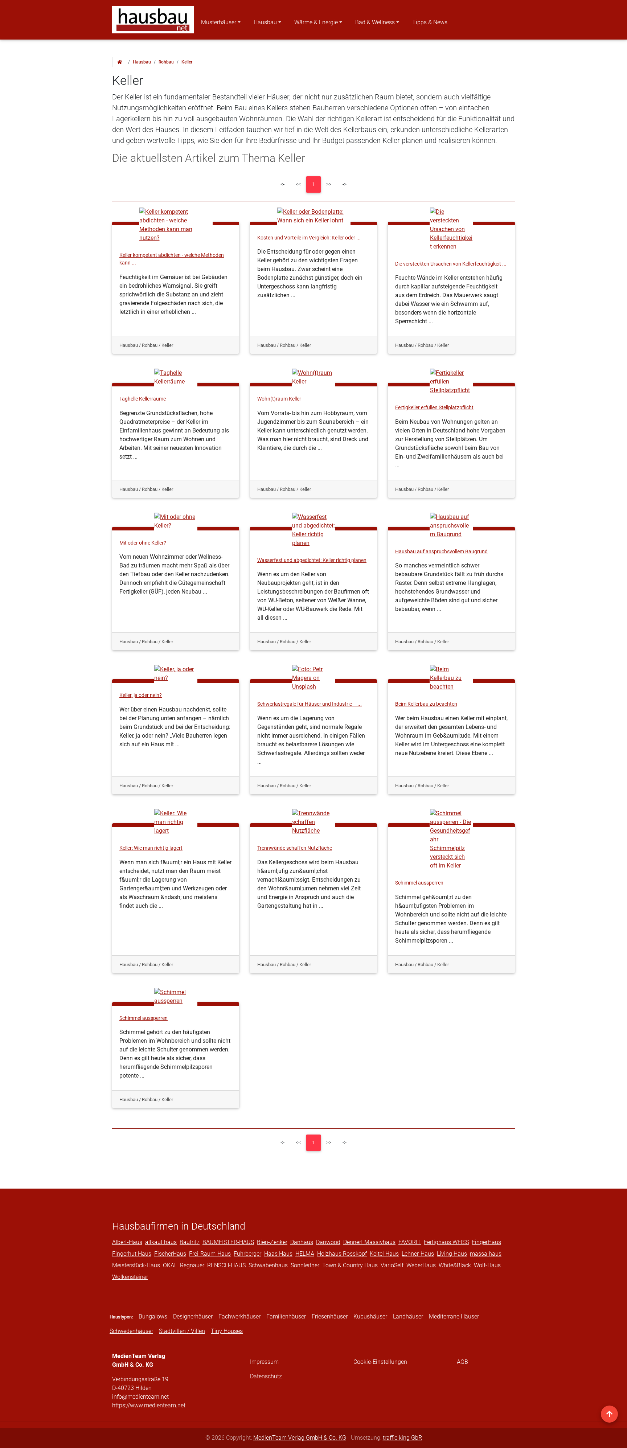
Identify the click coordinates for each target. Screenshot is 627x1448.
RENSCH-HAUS (226, 1265)
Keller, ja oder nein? (140, 695)
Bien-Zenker (272, 1242)
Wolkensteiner (130, 1276)
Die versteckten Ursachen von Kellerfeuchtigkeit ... (451, 264)
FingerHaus (486, 1242)
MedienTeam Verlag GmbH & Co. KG (299, 1437)
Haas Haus (278, 1253)
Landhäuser (408, 1316)
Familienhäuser (286, 1316)
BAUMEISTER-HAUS (228, 1242)
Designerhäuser (193, 1316)
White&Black (455, 1265)
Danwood (328, 1242)
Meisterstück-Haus (136, 1265)
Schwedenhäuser (131, 1331)
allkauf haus (161, 1242)
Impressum (264, 1361)
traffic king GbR (402, 1437)
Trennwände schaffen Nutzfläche (294, 848)
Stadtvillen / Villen (182, 1331)
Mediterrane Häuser (454, 1316)
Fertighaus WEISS (446, 1242)
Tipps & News (429, 22)
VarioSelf (392, 1265)
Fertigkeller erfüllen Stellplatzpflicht (434, 408)
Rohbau (166, 62)
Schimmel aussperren (419, 883)
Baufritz (190, 1242)
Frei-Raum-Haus (210, 1253)
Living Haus (452, 1253)
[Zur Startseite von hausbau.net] (119, 62)
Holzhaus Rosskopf (342, 1253)
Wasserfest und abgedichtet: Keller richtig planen (311, 560)
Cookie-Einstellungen (380, 1361)
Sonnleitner (305, 1265)
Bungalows (153, 1316)
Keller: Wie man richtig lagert (151, 848)
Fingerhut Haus (131, 1253)
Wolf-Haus (487, 1265)
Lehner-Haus (418, 1253)
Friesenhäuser (330, 1316)
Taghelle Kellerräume (142, 399)
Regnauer (192, 1265)
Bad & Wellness (375, 22)
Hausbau (265, 22)
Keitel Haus (384, 1253)
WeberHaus (421, 1265)
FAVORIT (409, 1242)
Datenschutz (266, 1376)
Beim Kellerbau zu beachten (426, 704)
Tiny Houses (227, 1331)
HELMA (304, 1253)
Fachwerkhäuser (239, 1316)
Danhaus (301, 1242)
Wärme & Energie (316, 22)
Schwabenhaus (268, 1265)
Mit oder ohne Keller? (142, 543)
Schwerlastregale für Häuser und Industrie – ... (309, 704)
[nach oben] (609, 1414)
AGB (462, 1361)
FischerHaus (170, 1253)
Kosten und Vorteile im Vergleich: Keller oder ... (309, 238)
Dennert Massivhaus (369, 1242)
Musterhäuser (218, 22)
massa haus (485, 1253)
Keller (186, 62)
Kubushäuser (370, 1316)
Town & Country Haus (350, 1265)
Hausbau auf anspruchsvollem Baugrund (441, 552)
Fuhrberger (247, 1253)
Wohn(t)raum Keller (279, 399)
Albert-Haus (127, 1242)
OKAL (170, 1265)
